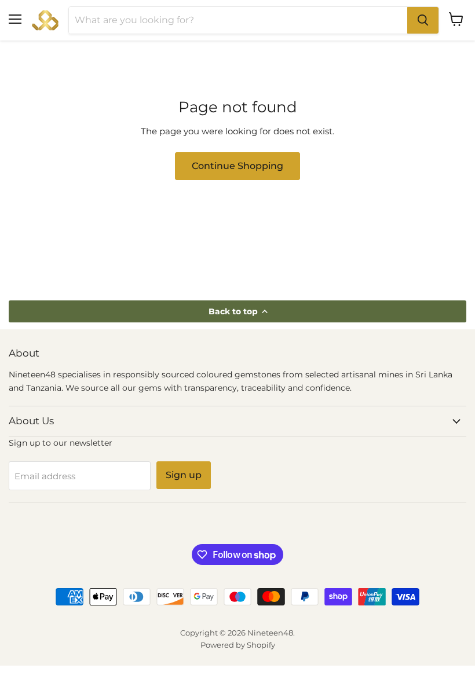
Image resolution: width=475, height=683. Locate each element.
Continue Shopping (237, 165)
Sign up (184, 474)
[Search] (423, 20)
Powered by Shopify (237, 644)
